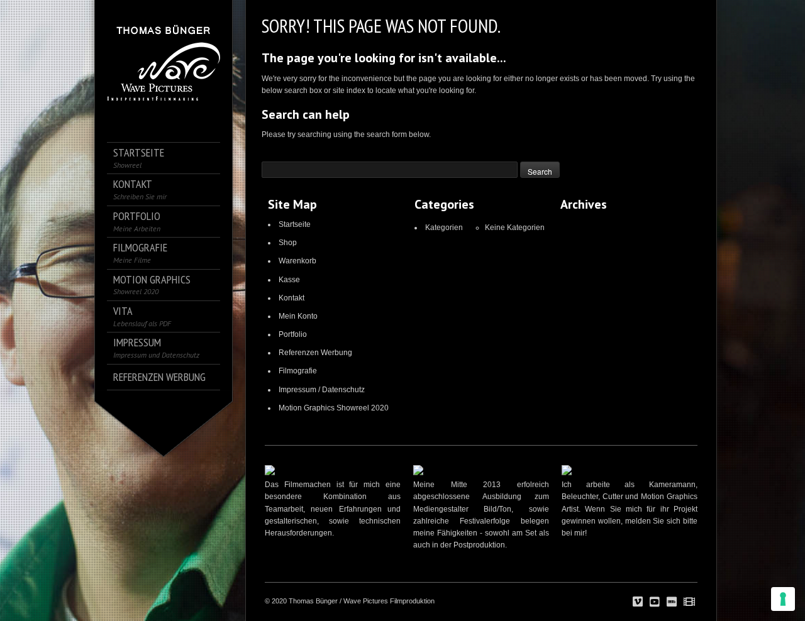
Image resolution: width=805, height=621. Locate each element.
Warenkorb (297, 260)
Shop (288, 242)
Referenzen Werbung (315, 352)
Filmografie (298, 370)
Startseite (295, 224)
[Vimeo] (637, 602)
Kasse (289, 279)
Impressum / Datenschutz (322, 389)
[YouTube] (654, 602)
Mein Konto (298, 316)
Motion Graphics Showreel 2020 (334, 408)
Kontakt (291, 298)
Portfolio (293, 334)
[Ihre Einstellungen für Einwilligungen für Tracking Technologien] (783, 599)
